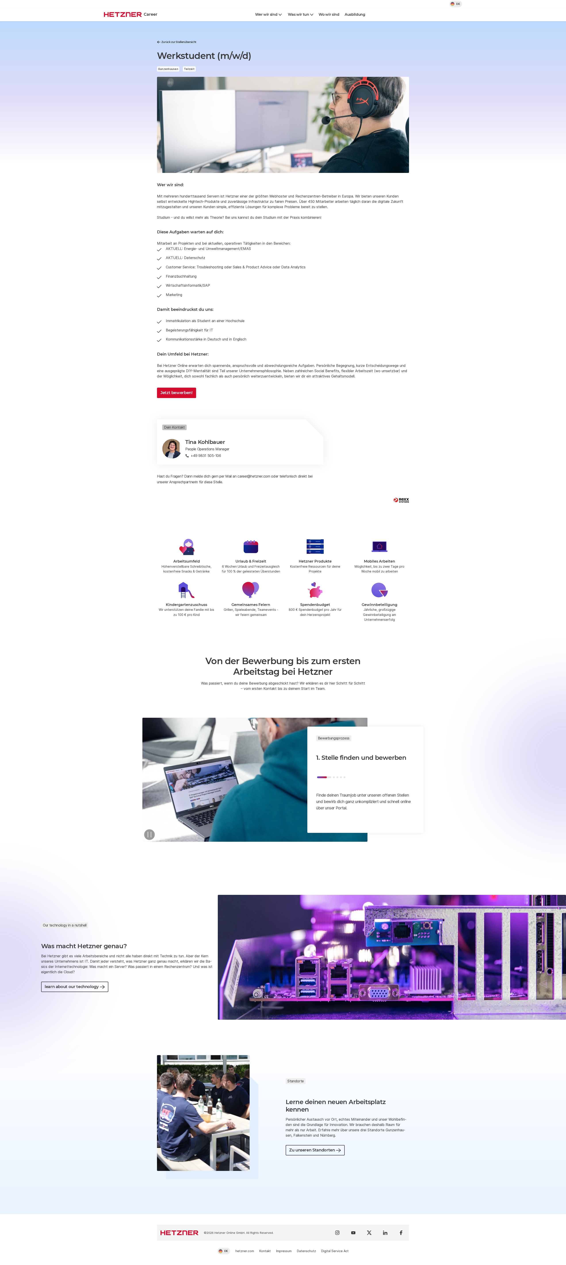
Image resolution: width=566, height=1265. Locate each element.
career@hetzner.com (253, 476)
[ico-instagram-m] (337, 1232)
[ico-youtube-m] (353, 1232)
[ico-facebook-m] (401, 1232)
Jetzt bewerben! (177, 392)
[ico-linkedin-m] (385, 1232)
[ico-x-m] (369, 1232)
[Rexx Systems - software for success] (401, 500)
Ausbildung (355, 14)
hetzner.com (244, 1251)
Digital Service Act (335, 1251)
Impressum (284, 1251)
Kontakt (265, 1251)
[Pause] (149, 834)
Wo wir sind (329, 14)
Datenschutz (306, 1251)
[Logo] (180, 1232)
